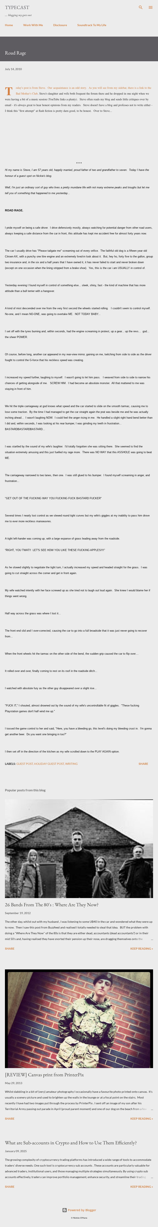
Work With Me (33, 25)
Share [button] (143, 763)
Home (9, 25)
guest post (24, 763)
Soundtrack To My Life (91, 25)
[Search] (140, 7)
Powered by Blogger (81, 1210)
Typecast (17, 7)
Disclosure (60, 25)
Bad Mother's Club (27, 93)
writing (71, 763)
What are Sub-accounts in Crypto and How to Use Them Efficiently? (71, 1142)
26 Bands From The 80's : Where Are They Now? (52, 904)
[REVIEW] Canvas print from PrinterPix (44, 1074)
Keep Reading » (141, 948)
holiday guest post (49, 763)
